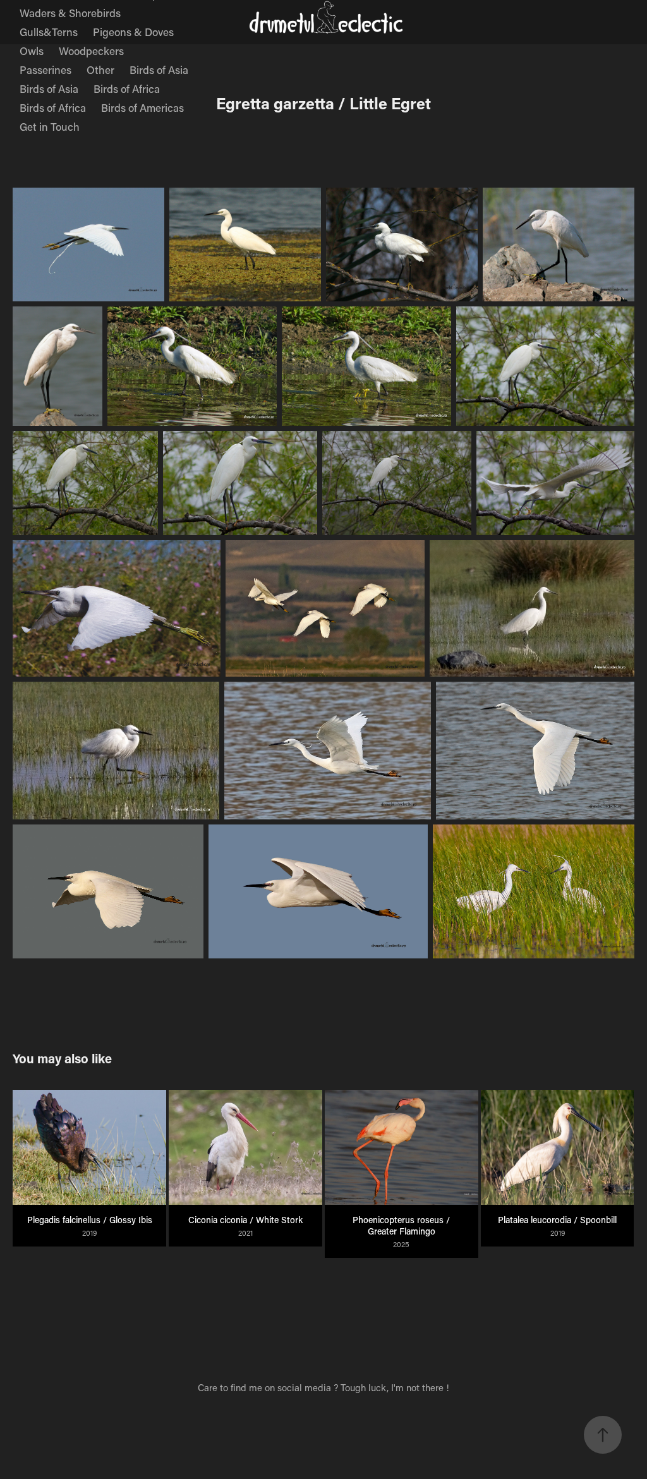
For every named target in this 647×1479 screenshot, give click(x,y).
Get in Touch (50, 126)
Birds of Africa (127, 88)
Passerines (45, 69)
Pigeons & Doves (133, 32)
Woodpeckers (91, 50)
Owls (32, 50)
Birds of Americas (142, 107)
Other (100, 69)
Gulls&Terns (49, 32)
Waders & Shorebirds (70, 13)
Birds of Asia (159, 69)
